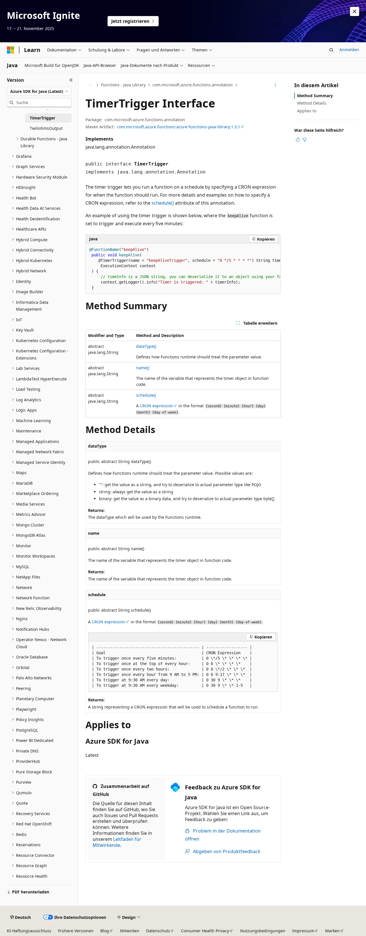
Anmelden (349, 49)
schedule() (163, 203)
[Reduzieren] (71, 80)
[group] (183, 269)
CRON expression (156, 405)
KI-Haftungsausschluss (29, 930)
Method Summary (315, 95)
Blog (104, 930)
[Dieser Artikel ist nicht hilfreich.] (304, 139)
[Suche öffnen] (331, 50)
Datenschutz (158, 930)
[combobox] (39, 91)
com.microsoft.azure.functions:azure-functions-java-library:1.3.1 (178, 126)
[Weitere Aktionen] (275, 85)
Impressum (303, 930)
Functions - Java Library (123, 84)
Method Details (311, 103)
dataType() (146, 346)
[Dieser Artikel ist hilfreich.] (297, 139)
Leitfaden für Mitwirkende (117, 842)
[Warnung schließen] (354, 11)
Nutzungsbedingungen (262, 930)
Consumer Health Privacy (205, 930)
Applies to (306, 110)
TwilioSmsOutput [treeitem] (46, 128)
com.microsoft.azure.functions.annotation (192, 84)
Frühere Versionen (76, 930)
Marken (332, 930)
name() (142, 367)
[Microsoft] (10, 50)
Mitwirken (129, 930)
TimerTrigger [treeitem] (42, 118)
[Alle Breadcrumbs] (90, 85)
